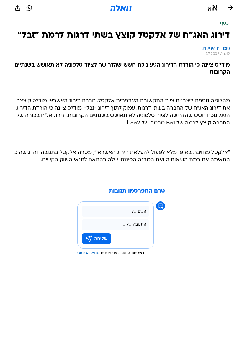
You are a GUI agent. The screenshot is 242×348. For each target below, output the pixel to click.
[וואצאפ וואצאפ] (29, 8)
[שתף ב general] (17, 8)
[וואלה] (121, 8)
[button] (212, 8)
